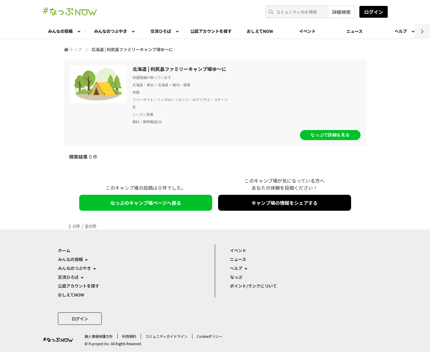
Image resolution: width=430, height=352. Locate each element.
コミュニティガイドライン (166, 336)
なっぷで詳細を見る (330, 134)
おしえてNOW (260, 31)
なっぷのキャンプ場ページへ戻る (145, 202)
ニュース (354, 31)
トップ (75, 49)
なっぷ (236, 277)
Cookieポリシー (210, 336)
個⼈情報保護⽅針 (99, 336)
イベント (307, 31)
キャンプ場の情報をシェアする (284, 202)
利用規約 (129, 336)
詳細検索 (341, 11)
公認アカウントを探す (211, 31)
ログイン (373, 11)
